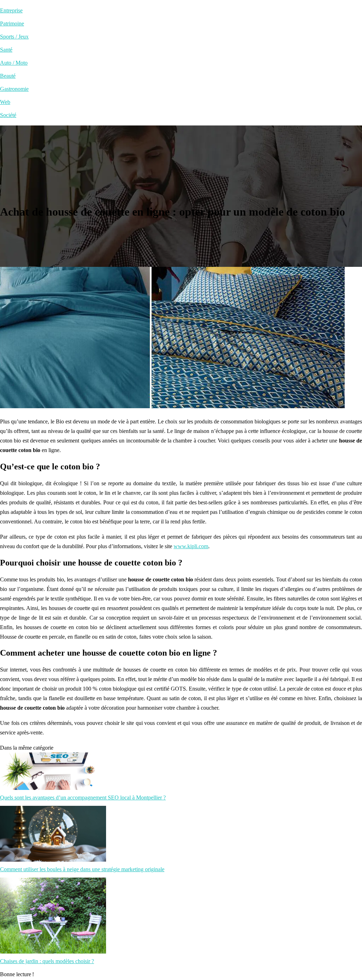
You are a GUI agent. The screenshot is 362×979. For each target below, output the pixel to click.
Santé (6, 50)
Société (8, 115)
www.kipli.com (191, 546)
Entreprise (11, 10)
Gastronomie (14, 89)
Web (5, 102)
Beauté (8, 76)
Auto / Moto (14, 63)
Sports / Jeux (14, 37)
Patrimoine (12, 23)
